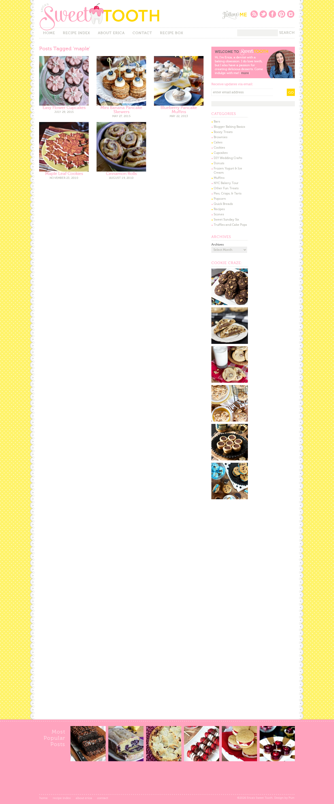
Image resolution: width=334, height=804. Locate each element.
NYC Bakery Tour (226, 183)
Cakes (218, 142)
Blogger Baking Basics (229, 127)
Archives (217, 244)
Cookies (219, 147)
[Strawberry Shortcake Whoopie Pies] (239, 760)
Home (49, 33)
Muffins (219, 178)
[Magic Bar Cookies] (229, 420)
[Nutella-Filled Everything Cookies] (229, 343)
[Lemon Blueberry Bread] (126, 760)
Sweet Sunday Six (226, 219)
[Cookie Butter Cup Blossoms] (229, 459)
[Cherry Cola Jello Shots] (277, 760)
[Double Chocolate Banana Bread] (88, 760)
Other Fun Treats (226, 188)
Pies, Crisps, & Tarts (227, 193)
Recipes (219, 209)
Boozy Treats (223, 132)
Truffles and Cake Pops (230, 225)
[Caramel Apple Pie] (163, 760)
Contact (142, 33)
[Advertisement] (250, 540)
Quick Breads (223, 204)
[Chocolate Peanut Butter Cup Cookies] (229, 304)
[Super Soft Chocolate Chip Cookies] (229, 381)
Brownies (220, 137)
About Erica (111, 33)
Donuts (219, 163)
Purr (291, 798)
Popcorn (220, 198)
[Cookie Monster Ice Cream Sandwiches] (229, 498)
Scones (219, 214)
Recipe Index (76, 33)
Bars (217, 121)
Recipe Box (171, 33)
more (245, 73)
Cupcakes (221, 153)
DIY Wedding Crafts (228, 158)
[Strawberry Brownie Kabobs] (201, 760)
